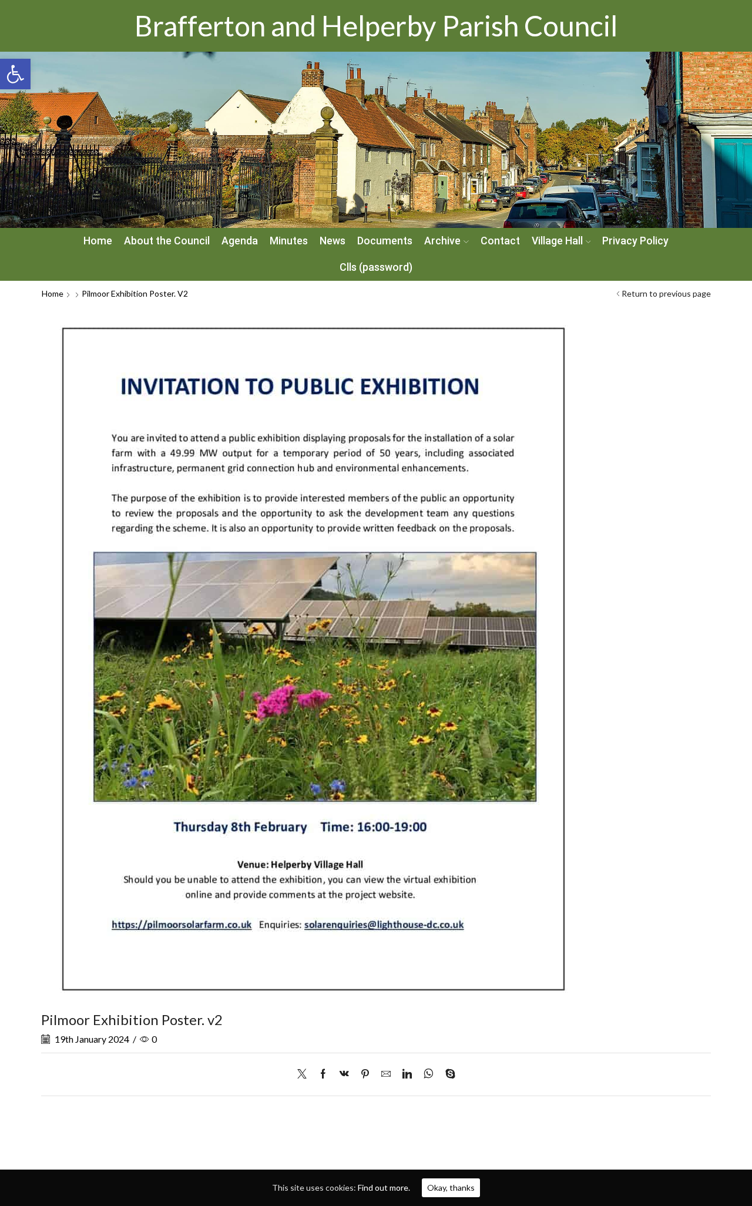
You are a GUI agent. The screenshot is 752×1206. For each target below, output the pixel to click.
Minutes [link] (289, 241)
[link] (15, 74)
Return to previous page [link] (666, 293)
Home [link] (97, 241)
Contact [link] (500, 241)
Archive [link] (442, 241)
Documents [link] (384, 241)
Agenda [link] (239, 241)
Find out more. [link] (384, 1187)
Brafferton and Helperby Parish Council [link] (376, 25)
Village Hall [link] (557, 241)
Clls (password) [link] (376, 267)
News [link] (332, 241)
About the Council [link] (167, 241)
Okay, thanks (451, 1187)
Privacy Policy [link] (635, 241)
